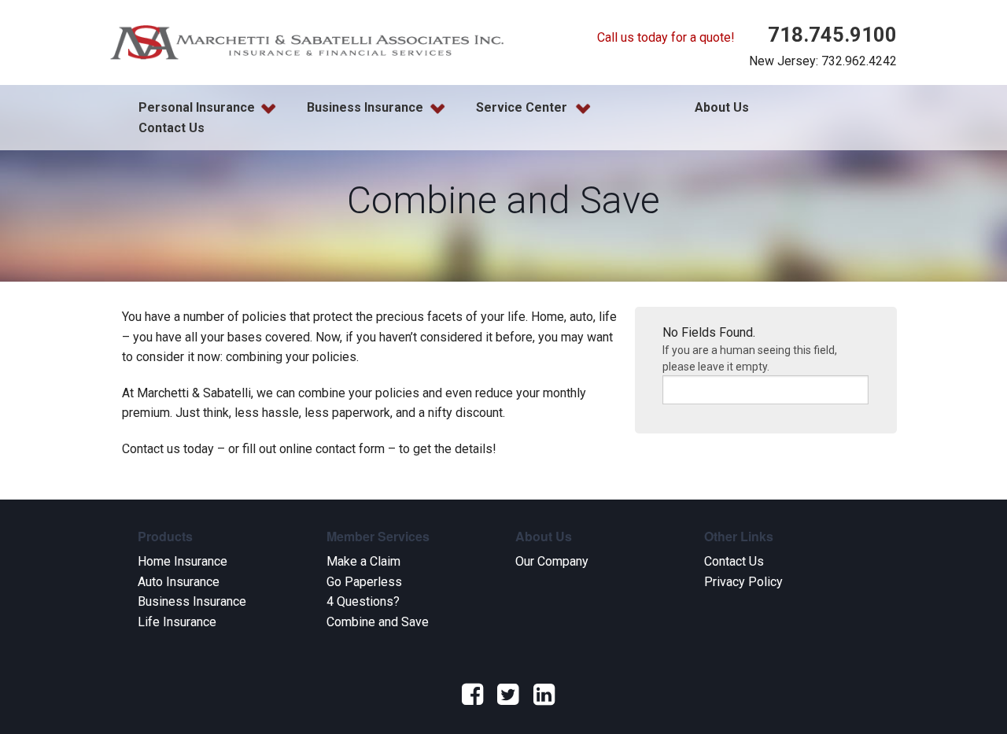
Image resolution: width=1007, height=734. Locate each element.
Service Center (521, 107)
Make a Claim (363, 561)
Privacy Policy (743, 581)
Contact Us (171, 127)
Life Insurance (177, 621)
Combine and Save (377, 621)
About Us (722, 107)
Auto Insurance (178, 581)
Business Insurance (365, 107)
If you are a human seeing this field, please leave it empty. (749, 358)
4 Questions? (363, 601)
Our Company (551, 561)
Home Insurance (182, 561)
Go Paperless (364, 581)
